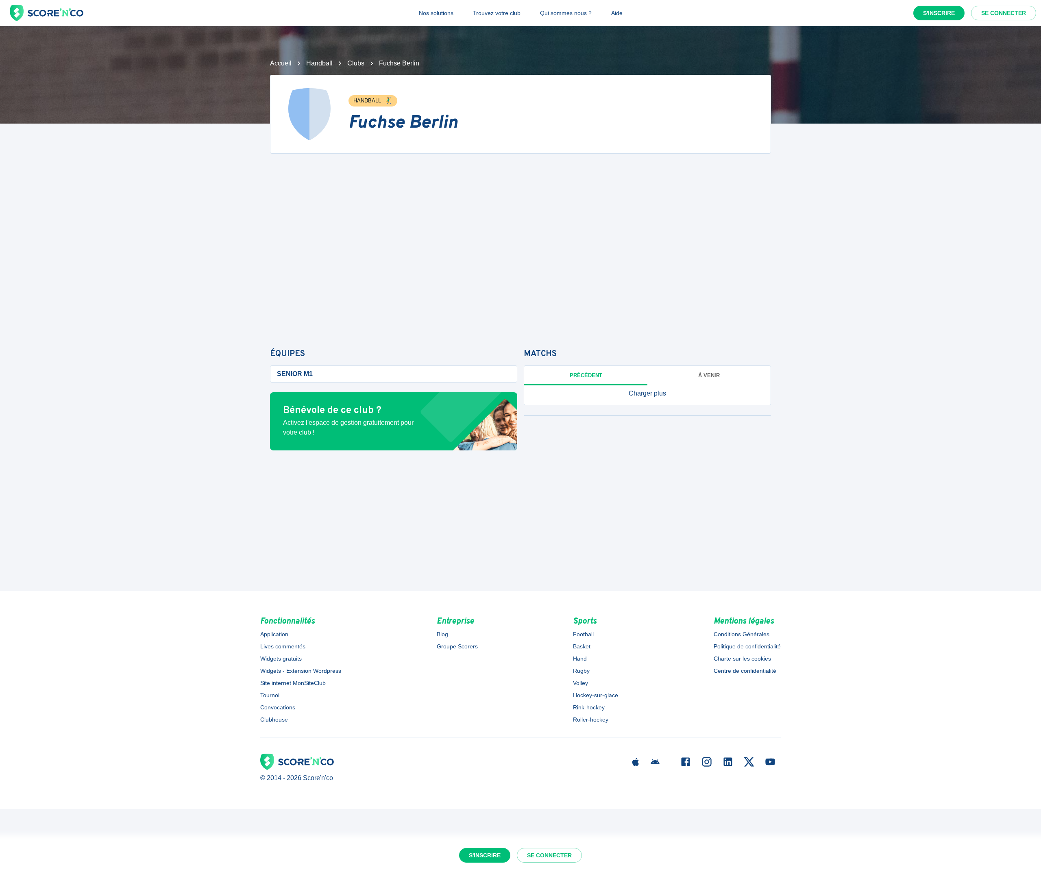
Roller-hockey (590, 719)
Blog (442, 634)
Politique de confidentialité (747, 646)
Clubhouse (274, 719)
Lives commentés (282, 646)
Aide (617, 13)
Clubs (355, 63)
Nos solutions (436, 13)
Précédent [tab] (586, 375)
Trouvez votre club (496, 13)
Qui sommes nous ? (566, 13)
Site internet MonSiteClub (293, 683)
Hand (580, 658)
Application (274, 634)
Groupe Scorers (457, 646)
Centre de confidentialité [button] (745, 670)
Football (583, 634)
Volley (580, 683)
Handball (319, 63)
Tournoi (269, 695)
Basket (581, 646)
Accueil (281, 63)
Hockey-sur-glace (595, 695)
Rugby (581, 670)
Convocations (277, 707)
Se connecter (1003, 13)
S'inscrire (939, 13)
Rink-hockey (589, 707)
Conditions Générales (741, 634)
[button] (647, 393)
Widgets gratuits (281, 658)
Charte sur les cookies (742, 658)
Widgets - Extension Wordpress (300, 670)
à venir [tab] (709, 375)
